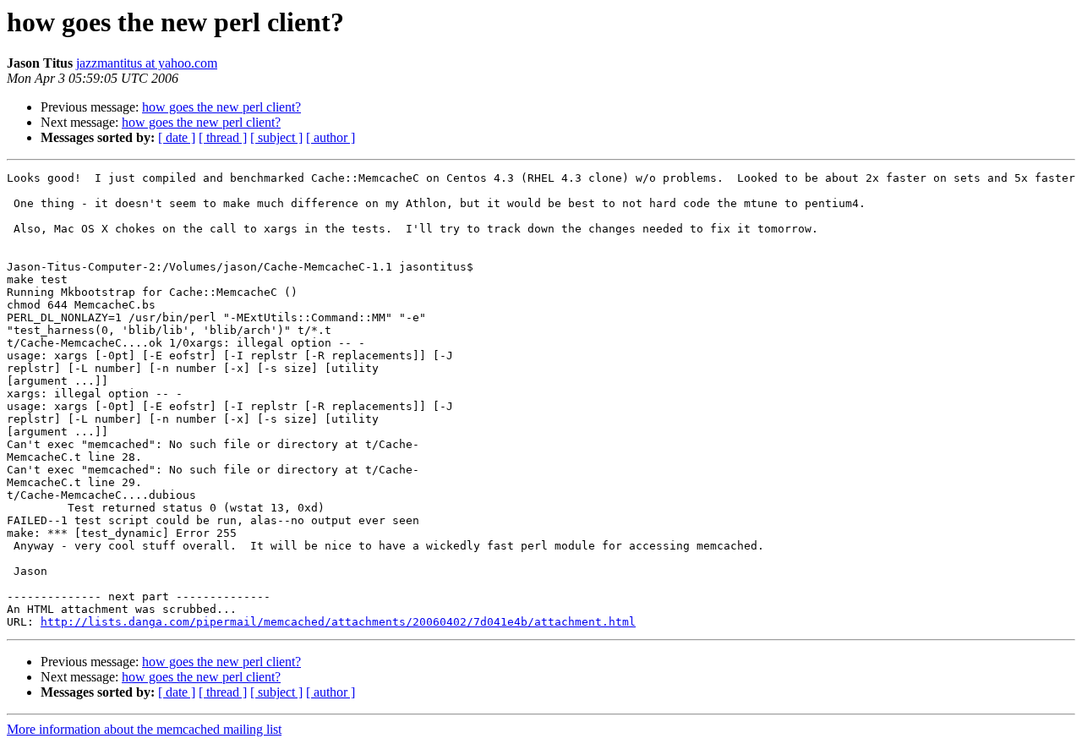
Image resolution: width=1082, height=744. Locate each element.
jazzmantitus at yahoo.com (146, 63)
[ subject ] (276, 137)
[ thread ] (223, 137)
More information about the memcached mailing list (144, 729)
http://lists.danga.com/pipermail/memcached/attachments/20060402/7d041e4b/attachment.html (338, 621)
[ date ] (176, 137)
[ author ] (330, 137)
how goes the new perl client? (221, 107)
